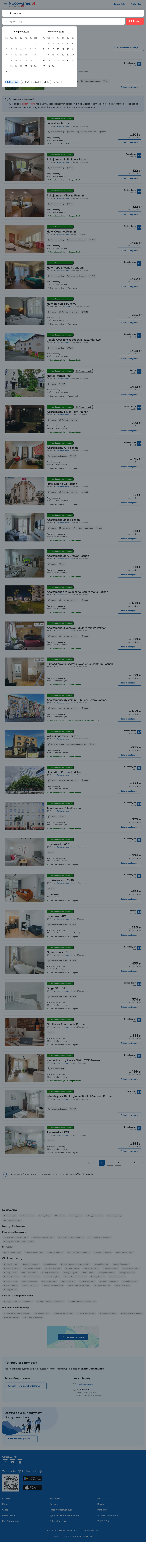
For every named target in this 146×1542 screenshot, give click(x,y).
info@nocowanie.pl (85, 1384)
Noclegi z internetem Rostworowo (82, 1301)
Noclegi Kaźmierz (49, 1281)
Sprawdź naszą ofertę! (19, 1438)
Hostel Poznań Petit (59, 376)
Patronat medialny (59, 1521)
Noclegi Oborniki (67, 1281)
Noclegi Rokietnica (120, 1264)
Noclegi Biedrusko (29, 1281)
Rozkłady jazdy (75, 1216)
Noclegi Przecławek (32, 1268)
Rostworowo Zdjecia (107, 1313)
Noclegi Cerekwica (53, 1268)
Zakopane (95, 1530)
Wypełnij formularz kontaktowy (24, 1386)
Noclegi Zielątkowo (11, 1268)
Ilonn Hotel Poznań (58, 123)
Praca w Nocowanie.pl (61, 1509)
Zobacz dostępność (129, 87)
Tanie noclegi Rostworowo (43, 1237)
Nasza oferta (8, 1515)
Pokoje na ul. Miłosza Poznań (65, 195)
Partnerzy (102, 1509)
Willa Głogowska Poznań (62, 736)
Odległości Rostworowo (33, 1317)
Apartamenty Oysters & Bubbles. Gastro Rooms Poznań (76, 701)
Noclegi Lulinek (10, 1272)
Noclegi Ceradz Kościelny (53, 1285)
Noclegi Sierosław (130, 1281)
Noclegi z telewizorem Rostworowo (18, 1301)
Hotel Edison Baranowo (61, 303)
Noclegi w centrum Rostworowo (71, 1237)
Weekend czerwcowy (82, 1530)
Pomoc (5, 1504)
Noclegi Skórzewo (122, 1285)
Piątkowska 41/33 (58, 1132)
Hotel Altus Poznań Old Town (65, 772)
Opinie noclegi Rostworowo (99, 1237)
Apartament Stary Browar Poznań (68, 556)
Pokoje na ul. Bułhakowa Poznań (67, 159)
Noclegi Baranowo (117, 1277)
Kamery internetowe (12, 1220)
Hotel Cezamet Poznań (61, 231)
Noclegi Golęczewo (130, 1268)
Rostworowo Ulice (11, 1317)
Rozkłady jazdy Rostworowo (78, 1252)
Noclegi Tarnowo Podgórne (75, 1277)
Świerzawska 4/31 (58, 844)
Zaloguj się (119, 4)
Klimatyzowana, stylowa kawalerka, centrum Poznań (80, 664)
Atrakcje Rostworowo (34, 1252)
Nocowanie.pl (9, 1216)
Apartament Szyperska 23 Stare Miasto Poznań (76, 628)
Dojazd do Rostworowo (63, 1313)
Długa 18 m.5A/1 (57, 988)
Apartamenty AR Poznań (62, 448)
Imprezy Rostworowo (12, 1252)
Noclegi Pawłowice (29, 1272)
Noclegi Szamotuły (30, 1285)
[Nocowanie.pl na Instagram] (20, 1462)
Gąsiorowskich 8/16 (59, 952)
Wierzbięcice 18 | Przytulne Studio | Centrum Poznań (79, 1096)
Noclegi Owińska (10, 1285)
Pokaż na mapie (63, 126)
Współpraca (55, 1498)
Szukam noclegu (27, 1216)
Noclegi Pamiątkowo (50, 1272)
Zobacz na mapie (75, 1337)
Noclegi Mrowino (110, 1268)
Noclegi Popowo (97, 1277)
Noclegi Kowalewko (106, 1272)
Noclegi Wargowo (70, 1272)
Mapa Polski (59, 1216)
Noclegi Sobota (50, 1264)
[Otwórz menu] (5, 4)
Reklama (54, 1504)
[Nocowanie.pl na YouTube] (12, 1462)
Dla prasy (102, 1504)
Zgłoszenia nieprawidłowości (64, 1515)
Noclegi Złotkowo (11, 1277)
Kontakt (6, 1498)
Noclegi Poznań (10, 1289)
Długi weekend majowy (56, 1530)
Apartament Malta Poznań (63, 520)
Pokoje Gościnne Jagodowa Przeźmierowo (74, 339)
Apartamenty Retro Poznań (64, 808)
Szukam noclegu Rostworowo (15, 1237)
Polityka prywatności (107, 1515)
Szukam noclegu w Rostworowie (16, 1313)
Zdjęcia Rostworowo (124, 1252)
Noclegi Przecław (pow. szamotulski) (75, 1264)
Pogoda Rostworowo (103, 1252)
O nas (5, 1509)
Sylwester (69, 1530)
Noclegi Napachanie (31, 1277)
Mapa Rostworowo (55, 1252)
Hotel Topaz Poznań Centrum (65, 267)
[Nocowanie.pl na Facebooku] (5, 1462)
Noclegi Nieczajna (91, 1268)
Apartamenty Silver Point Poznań (67, 412)
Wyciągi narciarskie (94, 1216)
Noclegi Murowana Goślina (78, 1285)
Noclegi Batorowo (87, 1281)
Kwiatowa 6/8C (56, 916)
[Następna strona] (142, 1163)
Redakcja (102, 1498)
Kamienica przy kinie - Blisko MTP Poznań (73, 1060)
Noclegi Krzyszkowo (30, 1264)
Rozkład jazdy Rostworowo (131, 1313)
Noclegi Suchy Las (52, 1277)
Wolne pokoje (44, 1216)
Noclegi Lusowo (10, 1281)
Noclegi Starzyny (72, 1268)
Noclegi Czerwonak (102, 1285)
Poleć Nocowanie (11, 1521)
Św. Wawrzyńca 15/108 (61, 880)
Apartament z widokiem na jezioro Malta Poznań (77, 592)
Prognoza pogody (114, 1216)
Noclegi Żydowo (10, 1264)
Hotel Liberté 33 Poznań (62, 484)
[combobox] (70, 13)
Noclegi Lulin (88, 1272)
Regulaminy (103, 1520)
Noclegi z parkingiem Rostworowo (50, 1301)
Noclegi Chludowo (127, 1272)
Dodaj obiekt (136, 4)
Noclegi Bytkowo (101, 1264)
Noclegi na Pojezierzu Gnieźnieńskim (18, 1241)
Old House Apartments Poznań (66, 1024)
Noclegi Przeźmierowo (108, 1281)
